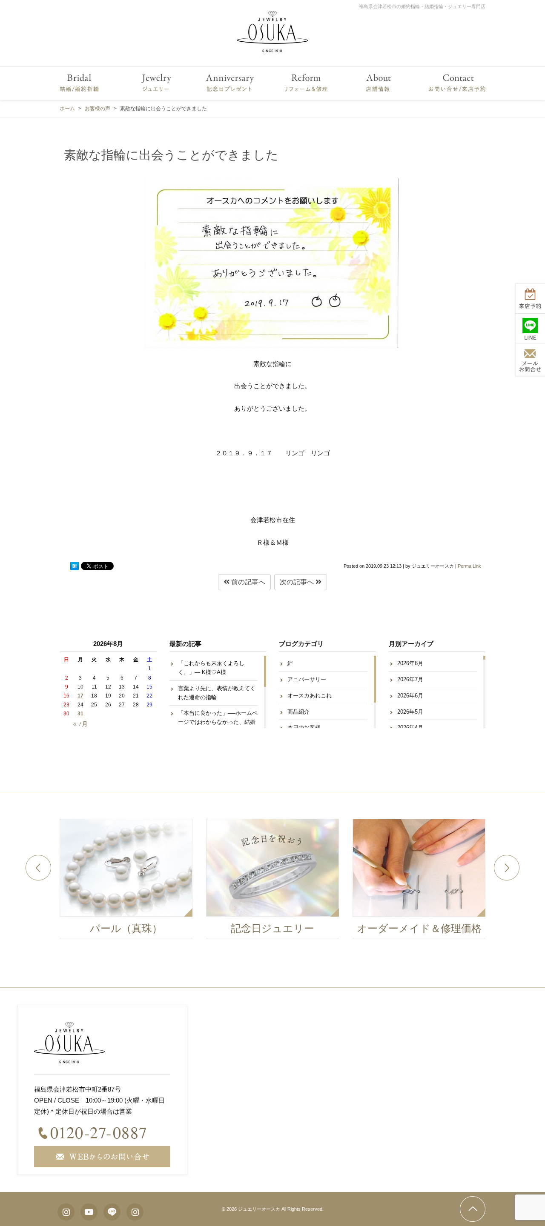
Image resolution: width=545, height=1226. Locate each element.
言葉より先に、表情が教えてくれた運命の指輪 (216, 692)
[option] (126, 881)
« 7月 (80, 723)
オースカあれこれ (309, 695)
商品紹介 (298, 712)
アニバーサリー (306, 679)
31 (80, 714)
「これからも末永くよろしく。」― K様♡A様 (211, 667)
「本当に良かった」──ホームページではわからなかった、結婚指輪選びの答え (218, 722)
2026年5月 (410, 712)
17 (80, 696)
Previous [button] (38, 867)
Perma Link (469, 566)
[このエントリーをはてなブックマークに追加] (74, 566)
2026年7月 (410, 679)
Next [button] (506, 867)
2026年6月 (410, 695)
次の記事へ (298, 582)
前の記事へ (247, 582)
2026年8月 (410, 663)
